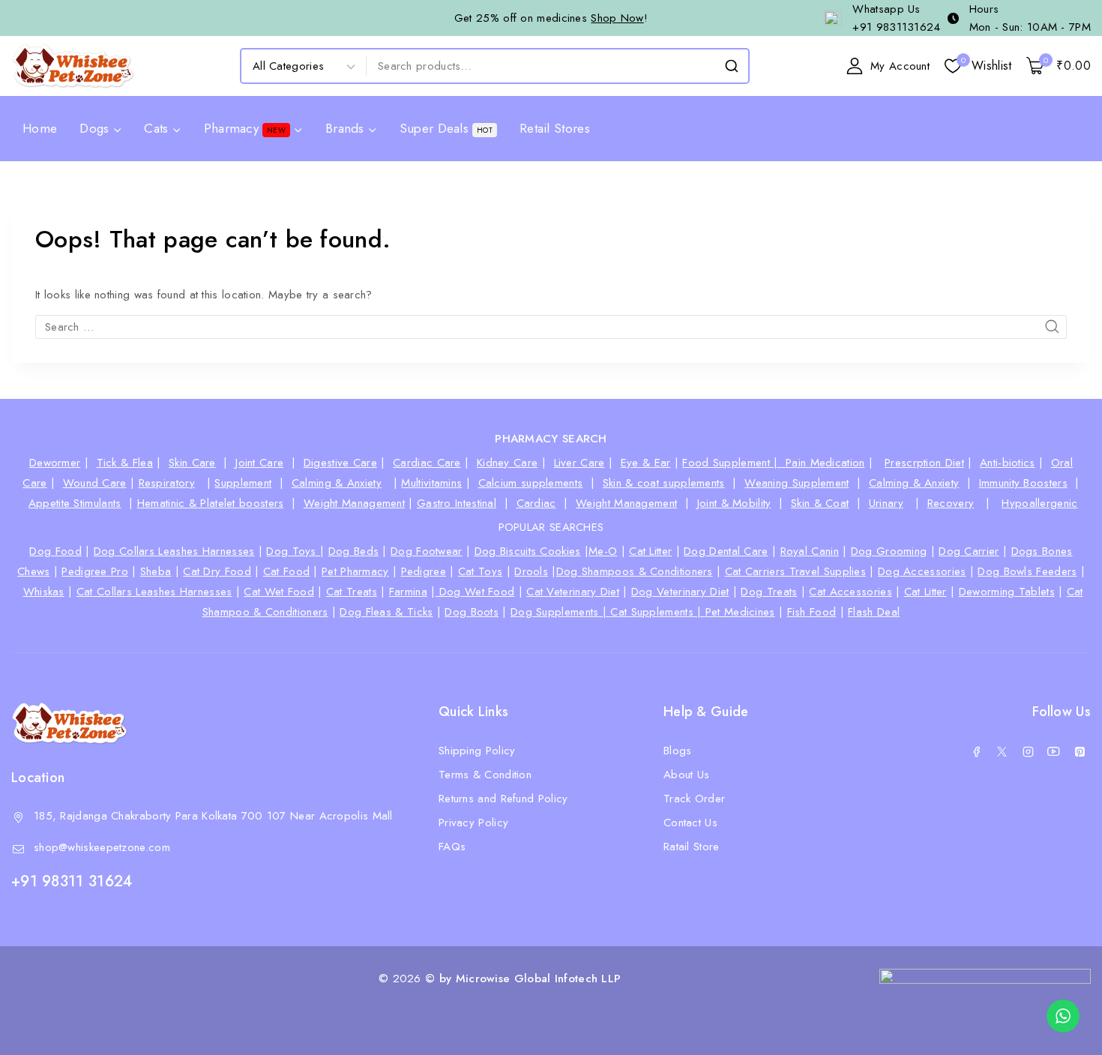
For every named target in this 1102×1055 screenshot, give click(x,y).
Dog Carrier (969, 551)
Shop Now (617, 18)
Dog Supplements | (560, 612)
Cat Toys (480, 571)
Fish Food (812, 612)
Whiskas (43, 591)
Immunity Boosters (1023, 483)
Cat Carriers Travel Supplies (795, 571)
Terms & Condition (485, 774)
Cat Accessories (850, 591)
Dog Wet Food (474, 591)
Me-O (602, 551)
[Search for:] (551, 327)
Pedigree (423, 571)
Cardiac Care (427, 462)
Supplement (242, 483)
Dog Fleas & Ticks (386, 612)
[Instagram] (1028, 752)
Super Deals (446, 128)
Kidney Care (507, 462)
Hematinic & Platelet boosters (210, 503)
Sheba (156, 571)
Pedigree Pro (94, 571)
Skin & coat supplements (664, 483)
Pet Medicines (740, 612)
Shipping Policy (477, 750)
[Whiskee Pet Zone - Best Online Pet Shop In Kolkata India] (73, 66)
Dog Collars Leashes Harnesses (174, 551)
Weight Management (354, 503)
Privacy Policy (473, 822)
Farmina (408, 591)
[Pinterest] (1079, 752)
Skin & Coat (820, 503)
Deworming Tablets (1007, 591)
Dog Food (55, 551)
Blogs (677, 750)
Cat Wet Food (279, 591)
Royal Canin (809, 551)
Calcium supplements (530, 483)
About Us (686, 774)
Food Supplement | (734, 462)
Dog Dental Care (726, 551)
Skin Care (192, 462)
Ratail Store (691, 846)
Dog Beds (353, 551)
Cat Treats (351, 591)
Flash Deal (874, 612)
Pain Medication (825, 462)
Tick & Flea (125, 462)
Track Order (694, 798)
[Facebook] (976, 752)
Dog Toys (293, 551)
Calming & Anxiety (337, 483)
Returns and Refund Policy (503, 798)
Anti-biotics (1007, 462)
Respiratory (167, 483)
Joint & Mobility (734, 503)
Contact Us (690, 822)
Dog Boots (472, 612)
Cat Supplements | (657, 612)
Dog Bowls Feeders (1027, 571)
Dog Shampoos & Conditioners (634, 571)
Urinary (886, 503)
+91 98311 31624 (72, 881)
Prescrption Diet (924, 462)
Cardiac (536, 503)
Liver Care (579, 462)
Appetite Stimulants (74, 503)
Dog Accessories (922, 571)
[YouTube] (1054, 752)
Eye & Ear (646, 462)
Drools (531, 571)
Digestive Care (340, 462)
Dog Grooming (889, 551)
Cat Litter (650, 551)
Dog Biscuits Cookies (528, 551)
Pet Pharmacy (355, 571)
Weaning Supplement (796, 483)
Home (39, 128)
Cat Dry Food (217, 571)
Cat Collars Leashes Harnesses (154, 591)
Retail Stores (555, 128)
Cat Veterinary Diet (572, 591)
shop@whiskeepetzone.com (102, 847)
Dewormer (54, 462)
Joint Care (259, 462)
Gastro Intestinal (456, 503)
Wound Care (95, 483)
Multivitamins (431, 483)
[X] (1002, 752)
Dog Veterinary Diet (680, 591)
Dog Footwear (427, 551)
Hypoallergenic (1039, 503)
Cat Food (286, 571)
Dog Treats (769, 591)
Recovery (950, 503)
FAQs (452, 846)
